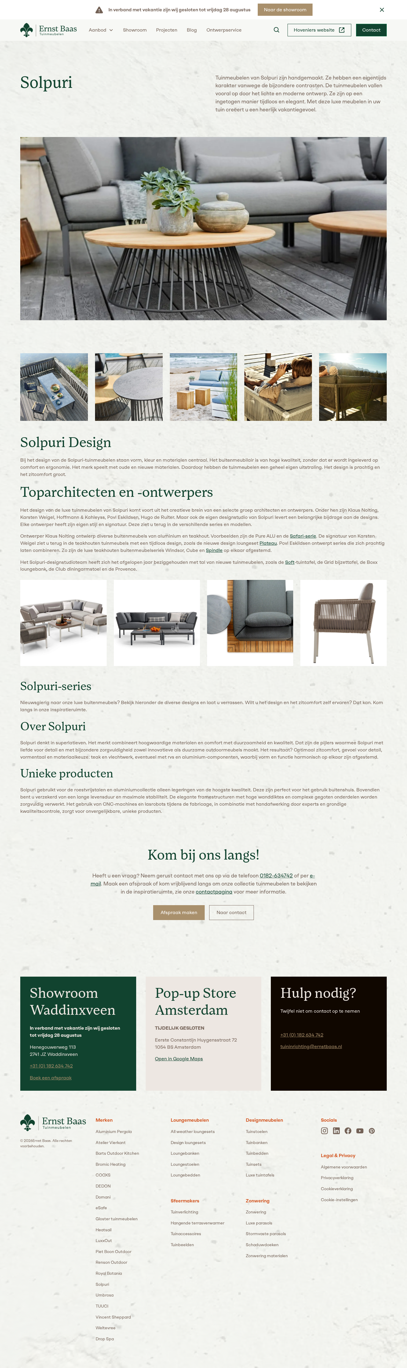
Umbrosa (105, 1295)
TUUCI (102, 1306)
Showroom (135, 30)
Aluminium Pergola (114, 1131)
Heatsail (103, 1229)
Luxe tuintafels (260, 1175)
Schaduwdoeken (262, 1244)
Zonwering (256, 1212)
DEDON (103, 1186)
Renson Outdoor (111, 1262)
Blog (192, 30)
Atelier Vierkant (111, 1142)
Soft (289, 562)
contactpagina (214, 891)
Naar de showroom (285, 10)
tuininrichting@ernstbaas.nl (311, 1046)
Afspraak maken (179, 912)
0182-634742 (276, 875)
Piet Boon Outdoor (113, 1251)
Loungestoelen (185, 1164)
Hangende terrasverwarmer (197, 1223)
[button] (101, 30)
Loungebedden (185, 1175)
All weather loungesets (193, 1131)
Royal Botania (109, 1273)
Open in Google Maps (179, 1059)
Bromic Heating (110, 1164)
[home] (48, 30)
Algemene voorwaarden (344, 1167)
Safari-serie (303, 536)
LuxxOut (104, 1240)
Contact (371, 30)
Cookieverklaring (337, 1188)
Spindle (214, 550)
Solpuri (102, 1284)
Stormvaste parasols (266, 1233)
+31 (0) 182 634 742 (51, 1066)
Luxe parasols (259, 1223)
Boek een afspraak (51, 1078)
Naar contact (231, 912)
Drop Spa (105, 1338)
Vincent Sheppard (113, 1317)
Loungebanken (185, 1153)
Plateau (268, 543)
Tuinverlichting (184, 1212)
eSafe (101, 1207)
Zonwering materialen (267, 1255)
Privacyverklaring (337, 1177)
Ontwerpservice (224, 30)
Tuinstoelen (257, 1131)
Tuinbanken (257, 1142)
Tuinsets (254, 1164)
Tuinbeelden (182, 1244)
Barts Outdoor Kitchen (117, 1153)
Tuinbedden (257, 1153)
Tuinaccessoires (186, 1233)
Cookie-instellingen (339, 1199)
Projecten (166, 30)
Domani (103, 1197)
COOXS (103, 1175)
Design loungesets (188, 1142)
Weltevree (106, 1327)
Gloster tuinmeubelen (117, 1218)
